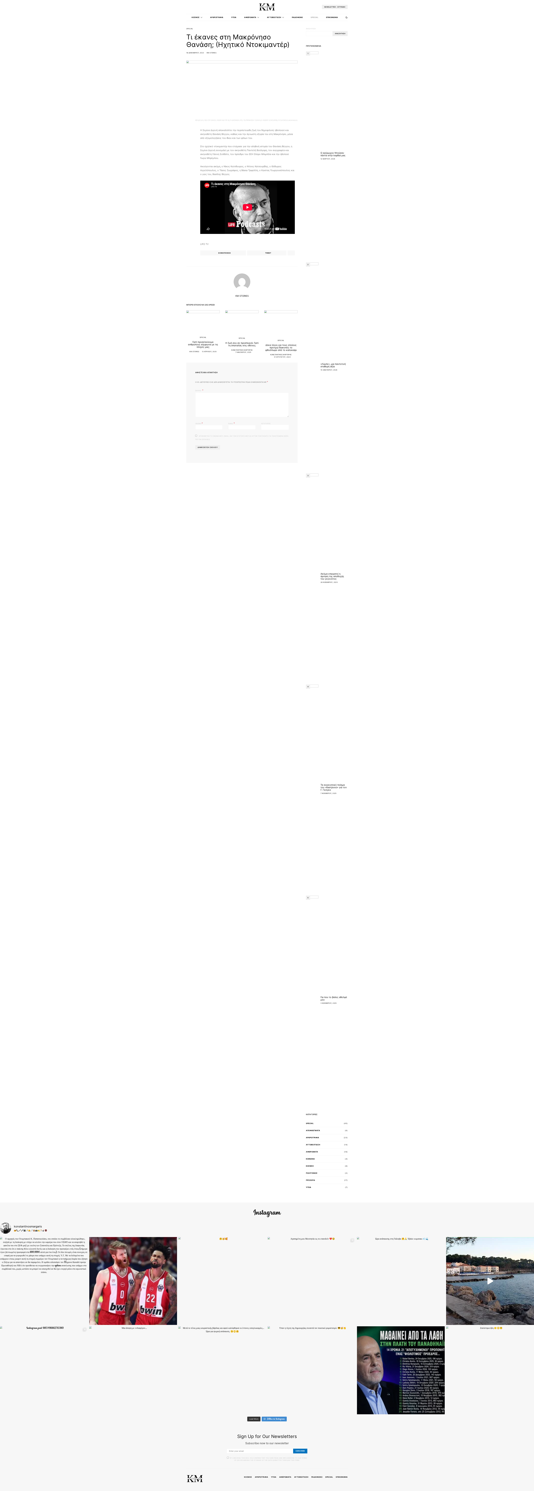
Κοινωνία (310, 1159)
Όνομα (199, 423)
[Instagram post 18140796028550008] (490, 1281)
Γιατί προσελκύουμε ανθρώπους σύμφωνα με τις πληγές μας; (203, 344)
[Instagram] (193, 7)
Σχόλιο (198, 391)
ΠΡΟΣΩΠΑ (310, 1180)
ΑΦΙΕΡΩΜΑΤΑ (250, 17)
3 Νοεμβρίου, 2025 (329, 1003)
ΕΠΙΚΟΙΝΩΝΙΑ (332, 17)
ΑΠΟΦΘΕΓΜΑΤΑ (313, 1130)
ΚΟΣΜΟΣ (196, 17)
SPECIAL (314, 17)
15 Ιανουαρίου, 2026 (329, 370)
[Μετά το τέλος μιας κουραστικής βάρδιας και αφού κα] (222, 1370)
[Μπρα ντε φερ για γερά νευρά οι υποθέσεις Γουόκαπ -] (133, 1281)
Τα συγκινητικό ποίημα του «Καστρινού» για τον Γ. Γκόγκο (334, 787)
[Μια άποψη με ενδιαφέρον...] (133, 1370)
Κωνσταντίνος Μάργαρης (242, 350)
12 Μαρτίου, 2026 (328, 159)
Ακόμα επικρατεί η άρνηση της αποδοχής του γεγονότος (332, 576)
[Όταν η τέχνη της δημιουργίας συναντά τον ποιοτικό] (312, 1370)
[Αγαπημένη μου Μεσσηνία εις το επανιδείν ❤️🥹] (312, 1281)
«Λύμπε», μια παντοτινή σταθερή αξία (333, 365)
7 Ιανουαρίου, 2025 (243, 352)
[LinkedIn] (202, 7)
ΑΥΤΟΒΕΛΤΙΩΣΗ (274, 17)
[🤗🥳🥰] (222, 1281)
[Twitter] (197, 7)
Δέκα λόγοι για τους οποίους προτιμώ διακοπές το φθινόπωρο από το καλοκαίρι (281, 347)
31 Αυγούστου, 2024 (282, 357)
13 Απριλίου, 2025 (209, 352)
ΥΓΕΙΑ (233, 17)
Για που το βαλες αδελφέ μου (334, 998)
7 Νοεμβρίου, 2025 (329, 793)
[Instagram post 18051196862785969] (44, 1370)
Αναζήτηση (311, 29)
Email (231, 423)
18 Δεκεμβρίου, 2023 (195, 53)
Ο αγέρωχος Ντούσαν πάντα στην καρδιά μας (333, 154)
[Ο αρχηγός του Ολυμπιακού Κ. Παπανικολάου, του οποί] (44, 1281)
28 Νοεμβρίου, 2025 (329, 582)
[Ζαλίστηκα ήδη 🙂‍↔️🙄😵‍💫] (490, 1370)
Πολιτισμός (311, 1173)
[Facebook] (188, 7)
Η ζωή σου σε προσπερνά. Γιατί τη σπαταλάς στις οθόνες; (242, 344)
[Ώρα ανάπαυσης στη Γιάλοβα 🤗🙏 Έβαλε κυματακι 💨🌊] (401, 1281)
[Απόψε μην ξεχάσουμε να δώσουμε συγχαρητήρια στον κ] (401, 1370)
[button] (346, 17)
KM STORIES (211, 53)
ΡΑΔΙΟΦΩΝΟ (297, 17)
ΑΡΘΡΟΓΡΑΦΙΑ (216, 17)
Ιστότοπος (266, 424)
